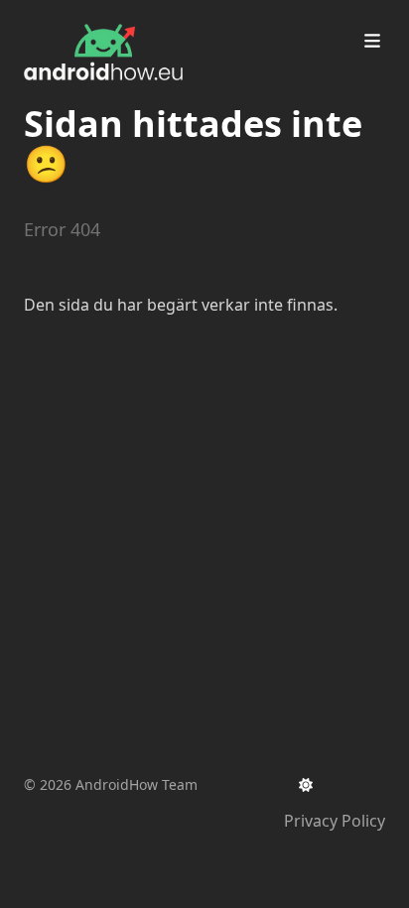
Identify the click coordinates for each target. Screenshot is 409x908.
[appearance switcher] (306, 785)
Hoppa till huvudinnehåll (143, 18)
